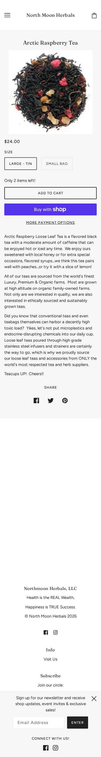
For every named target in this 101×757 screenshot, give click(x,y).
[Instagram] (55, 747)
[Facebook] (46, 747)
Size (8, 152)
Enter (77, 723)
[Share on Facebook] (36, 400)
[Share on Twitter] (50, 400)
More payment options (50, 223)
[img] (46, 632)
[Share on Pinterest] (65, 400)
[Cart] (93, 15)
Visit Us (50, 659)
